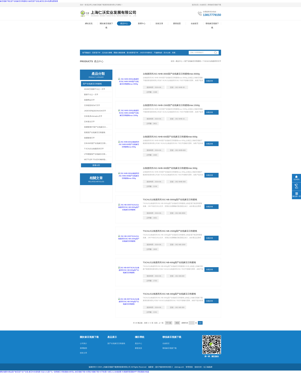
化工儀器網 (207, 367)
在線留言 (203, 5)
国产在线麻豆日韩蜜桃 (192, 61)
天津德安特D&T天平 (92, 105)
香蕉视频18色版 (143, 372)
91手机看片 (103, 372)
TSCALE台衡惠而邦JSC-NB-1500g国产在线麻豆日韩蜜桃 (170, 231)
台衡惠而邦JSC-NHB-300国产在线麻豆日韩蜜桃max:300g (170, 168)
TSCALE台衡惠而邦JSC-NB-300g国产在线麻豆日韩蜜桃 (169, 294)
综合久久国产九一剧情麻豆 (51, 372)
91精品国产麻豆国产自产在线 (17, 372)
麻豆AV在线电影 (35, 372)
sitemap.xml (179, 367)
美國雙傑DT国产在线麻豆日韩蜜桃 (97, 127)
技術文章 (159, 23)
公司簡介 (83, 343)
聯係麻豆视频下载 (214, 5)
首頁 (172, 61)
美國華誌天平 (89, 100)
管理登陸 (189, 367)
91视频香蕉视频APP (129, 372)
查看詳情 (209, 81)
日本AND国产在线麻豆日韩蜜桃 (96, 143)
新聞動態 (83, 348)
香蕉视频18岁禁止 (68, 372)
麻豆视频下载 (80, 372)
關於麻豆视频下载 (106, 24)
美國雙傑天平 (89, 138)
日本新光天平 (89, 122)
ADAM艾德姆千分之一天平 (94, 89)
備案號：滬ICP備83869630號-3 (160, 367)
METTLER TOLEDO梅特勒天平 (96, 159)
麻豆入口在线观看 (114, 372)
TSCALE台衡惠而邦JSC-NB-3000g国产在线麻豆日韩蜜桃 (170, 199)
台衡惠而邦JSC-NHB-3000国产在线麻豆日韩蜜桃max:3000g (171, 74)
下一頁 (168, 323)
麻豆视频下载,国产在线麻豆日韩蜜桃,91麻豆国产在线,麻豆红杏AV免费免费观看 (29, 1)
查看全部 (96, 165)
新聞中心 (141, 23)
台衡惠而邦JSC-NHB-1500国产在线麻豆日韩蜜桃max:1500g (171, 105)
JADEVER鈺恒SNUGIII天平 (95, 111)
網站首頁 (89, 23)
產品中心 (124, 23)
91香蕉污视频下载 (92, 372)
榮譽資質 (177, 23)
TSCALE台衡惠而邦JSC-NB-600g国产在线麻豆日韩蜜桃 (169, 262)
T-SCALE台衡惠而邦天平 (94, 149)
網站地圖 (3, 372)
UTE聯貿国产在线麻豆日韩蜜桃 (96, 154)
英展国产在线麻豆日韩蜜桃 (94, 132)
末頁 (177, 323)
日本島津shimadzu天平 (93, 116)
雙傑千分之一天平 (91, 94)
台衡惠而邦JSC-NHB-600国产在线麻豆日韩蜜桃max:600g (170, 137)
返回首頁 (195, 5)
